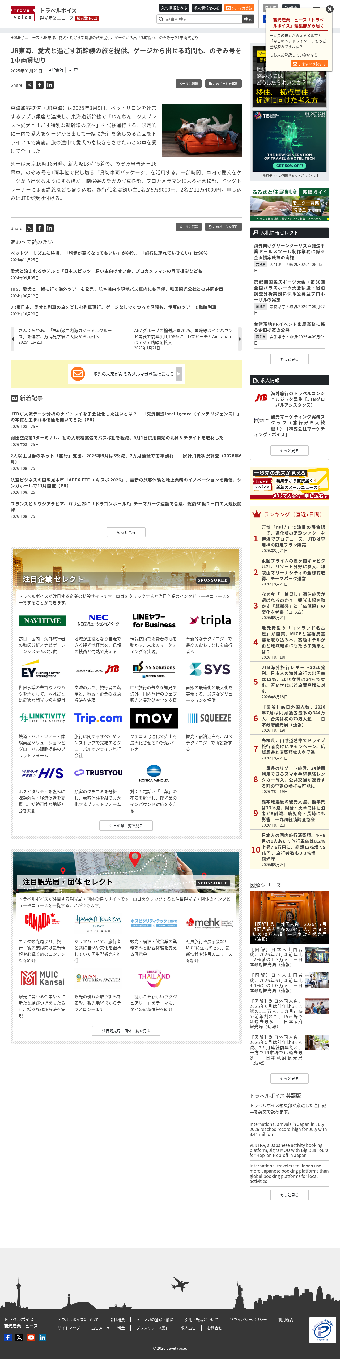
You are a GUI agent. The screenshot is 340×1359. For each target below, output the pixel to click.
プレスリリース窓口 (152, 1327)
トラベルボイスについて (78, 1319)
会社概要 (117, 1319)
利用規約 (285, 1319)
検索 (248, 19)
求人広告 (188, 1327)
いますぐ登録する (312, 63)
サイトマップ (69, 1327)
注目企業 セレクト (53, 579)
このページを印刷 (225, 83)
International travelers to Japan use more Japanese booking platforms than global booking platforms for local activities (289, 1173)
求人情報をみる (207, 7)
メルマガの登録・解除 (154, 1319)
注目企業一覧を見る (126, 825)
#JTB (73, 69)
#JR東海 (56, 69)
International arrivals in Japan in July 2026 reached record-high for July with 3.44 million (288, 1129)
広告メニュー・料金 (108, 1327)
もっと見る (126, 532)
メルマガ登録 (241, 7)
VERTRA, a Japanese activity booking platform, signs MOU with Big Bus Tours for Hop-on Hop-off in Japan (289, 1150)
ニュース (32, 37)
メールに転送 (188, 83)
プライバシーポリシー (248, 1319)
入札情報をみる (174, 7)
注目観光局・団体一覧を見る (126, 1030)
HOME (16, 37)
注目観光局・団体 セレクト (68, 881)
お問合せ (214, 1327)
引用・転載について (201, 1319)
